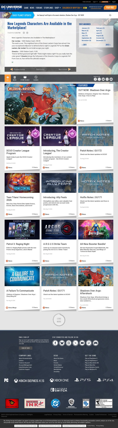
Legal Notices (48, 414)
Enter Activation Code (25, 367)
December (101, 40)
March (85, 31)
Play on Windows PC (91, 369)
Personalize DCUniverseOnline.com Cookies (74, 426)
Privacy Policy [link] (100, 426)
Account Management (25, 365)
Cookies (91, 414)
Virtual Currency (58, 367)
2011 (84, 44)
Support (114, 1)
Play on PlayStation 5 (91, 358)
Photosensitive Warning (81, 414)
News (55, 360)
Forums (56, 363)
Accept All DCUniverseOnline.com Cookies (26, 426)
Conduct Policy (112, 414)
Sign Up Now (26, 348)
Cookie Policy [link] (91, 426)
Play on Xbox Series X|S (92, 363)
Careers (21, 360)
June (99, 33)
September (86, 38)
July (85, 36)
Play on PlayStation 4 (91, 360)
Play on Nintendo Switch (92, 367)
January (86, 28)
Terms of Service (68, 414)
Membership (57, 369)
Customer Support (24, 369)
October (100, 38)
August (99, 36)
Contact (114, 416)
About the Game (58, 358)
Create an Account (87, 1)
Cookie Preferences (101, 414)
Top (114, 326)
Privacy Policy (57, 414)
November (86, 40)
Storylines (57, 371)
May (84, 33)
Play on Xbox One (90, 365)
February (100, 28)
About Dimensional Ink (25, 358)
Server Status (58, 365)
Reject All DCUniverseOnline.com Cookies (49, 426)
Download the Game (96, 8)
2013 (108, 44)
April (99, 31)
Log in (94, 1)
